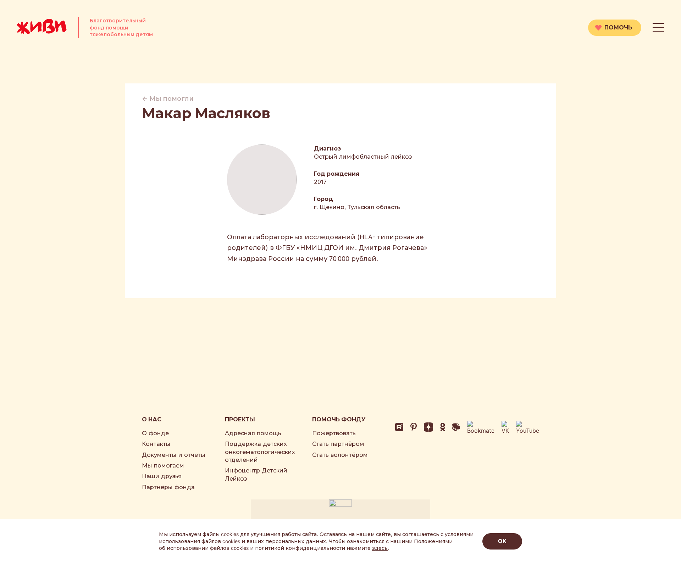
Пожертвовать (334, 433)
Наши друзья (162, 476)
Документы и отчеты (173, 454)
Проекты (240, 419)
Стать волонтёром (340, 454)
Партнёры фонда (168, 487)
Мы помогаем (163, 465)
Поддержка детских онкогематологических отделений (260, 451)
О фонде (155, 433)
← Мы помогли (168, 98)
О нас (151, 419)
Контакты (156, 443)
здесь (380, 548)
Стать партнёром (338, 443)
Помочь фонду (339, 419)
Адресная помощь (253, 433)
